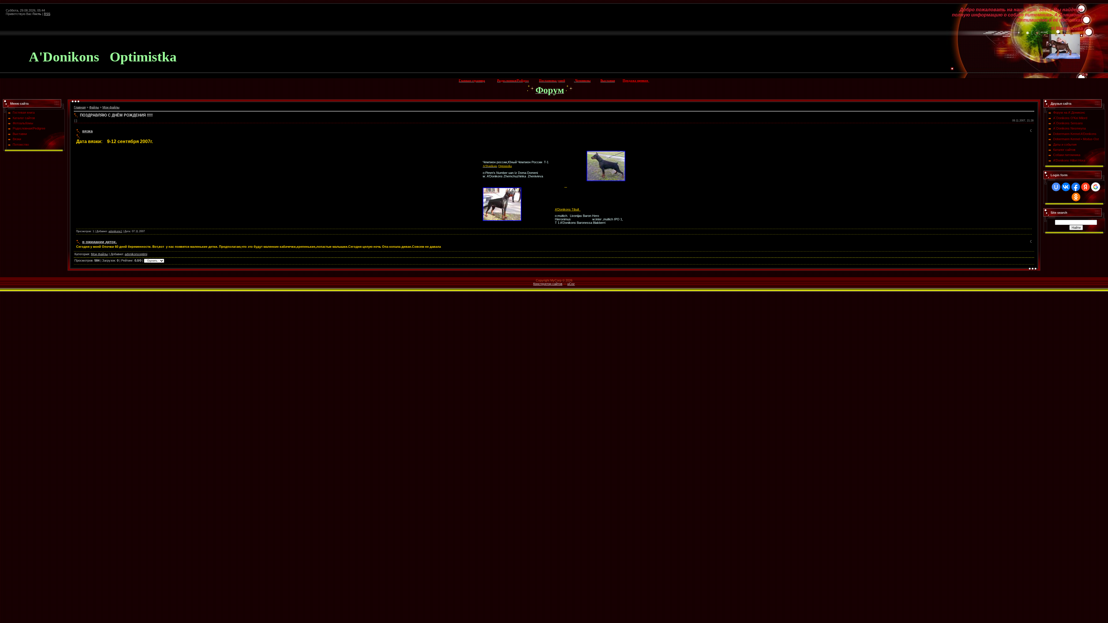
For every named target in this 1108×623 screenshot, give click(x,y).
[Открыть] (1031, 131)
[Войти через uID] (1056, 187)
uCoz (571, 284)
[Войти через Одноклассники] (1076, 197)
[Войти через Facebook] (1075, 187)
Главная (80, 107)
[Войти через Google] (1095, 187)
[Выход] (1083, 76)
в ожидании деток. (99, 242)
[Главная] (1081, 35)
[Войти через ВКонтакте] (1066, 187)
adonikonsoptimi (136, 254)
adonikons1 (115, 231)
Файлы (94, 107)
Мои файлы (110, 107)
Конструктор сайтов (547, 284)
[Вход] (1086, 76)
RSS (47, 14)
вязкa (87, 131)
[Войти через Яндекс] (1085, 187)
